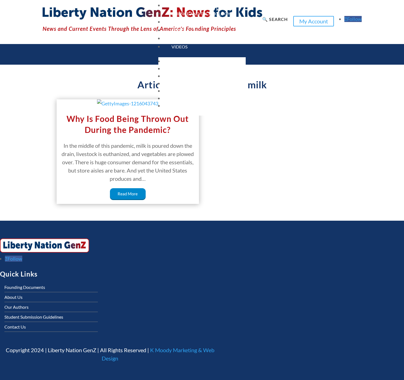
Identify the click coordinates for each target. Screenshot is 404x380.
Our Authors (16, 307)
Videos (179, 46)
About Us (13, 297)
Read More (128, 193)
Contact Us (15, 326)
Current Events (189, 5)
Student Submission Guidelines (33, 316)
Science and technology (200, 13)
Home (172, 60)
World (179, 38)
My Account (313, 21)
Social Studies (188, 21)
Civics (178, 30)
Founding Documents (24, 287)
